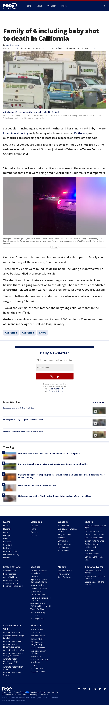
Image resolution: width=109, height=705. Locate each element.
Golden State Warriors (94, 534)
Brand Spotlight (37, 618)
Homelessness (9, 574)
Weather (63, 521)
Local (5, 525)
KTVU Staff (35, 632)
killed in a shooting (15, 133)
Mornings (36, 521)
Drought (6, 535)
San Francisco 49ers (93, 531)
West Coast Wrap (10, 551)
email (79, 689)
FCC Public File (36, 668)
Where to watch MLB (12, 641)
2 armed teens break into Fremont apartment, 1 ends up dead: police (53, 464)
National (7, 529)
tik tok (100, 689)
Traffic (33, 529)
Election (6, 557)
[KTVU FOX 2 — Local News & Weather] (12, 6)
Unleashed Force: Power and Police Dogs (13, 584)
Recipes (33, 535)
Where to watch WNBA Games (13, 668)
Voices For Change (38, 609)
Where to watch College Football (13, 636)
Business (7, 541)
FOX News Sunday (11, 554)
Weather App (63, 547)
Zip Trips (34, 525)
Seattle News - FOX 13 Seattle (94, 583)
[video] (99, 410)
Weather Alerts (64, 525)
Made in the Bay (37, 585)
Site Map (34, 665)
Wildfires (7, 538)
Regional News (94, 566)
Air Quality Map (64, 534)
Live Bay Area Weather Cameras (67, 530)
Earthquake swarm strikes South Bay (18, 408)
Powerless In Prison (11, 580)
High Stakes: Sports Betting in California (38, 580)
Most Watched (11, 402)
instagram (95, 689)
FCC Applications (37, 671)
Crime (5, 532)
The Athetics (90, 550)
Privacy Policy (57, 388)
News (42, 332)
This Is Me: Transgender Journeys (40, 599)
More (63, 5)
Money (62, 566)
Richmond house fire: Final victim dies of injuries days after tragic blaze (54, 496)
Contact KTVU (36, 639)
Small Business (64, 577)
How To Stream (37, 629)
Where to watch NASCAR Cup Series (11, 645)
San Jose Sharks (92, 553)
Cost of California (10, 577)
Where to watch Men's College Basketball (13, 654)
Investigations (11, 566)
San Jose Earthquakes (94, 557)
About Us (35, 625)
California (22, 48)
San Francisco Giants (94, 537)
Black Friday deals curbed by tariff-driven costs (23, 431)
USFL (87, 560)
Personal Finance (65, 570)
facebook (89, 689)
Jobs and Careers (37, 635)
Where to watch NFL (12, 632)
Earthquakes (63, 541)
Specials (35, 566)
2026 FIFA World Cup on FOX (95, 526)
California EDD (9, 570)
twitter (105, 689)
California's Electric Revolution (38, 571)
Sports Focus (36, 591)
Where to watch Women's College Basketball (10, 661)
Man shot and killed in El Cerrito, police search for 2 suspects (49, 453)
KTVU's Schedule (37, 647)
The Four (34, 576)
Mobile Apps (35, 656)
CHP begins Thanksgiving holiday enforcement (23, 419)
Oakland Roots (91, 544)
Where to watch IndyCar (13, 650)
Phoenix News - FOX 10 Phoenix (95, 577)
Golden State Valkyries (94, 541)
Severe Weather (64, 544)
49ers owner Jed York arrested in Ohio (37, 485)
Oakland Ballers (91, 547)
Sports (89, 521)
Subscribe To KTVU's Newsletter (39, 660)
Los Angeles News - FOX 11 (93, 571)
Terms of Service (56, 391)
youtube (84, 689)
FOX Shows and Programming (37, 643)
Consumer (7, 545)
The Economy (64, 574)
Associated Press (9, 48)
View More (98, 402)
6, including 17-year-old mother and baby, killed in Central (31, 112)
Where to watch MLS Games (12, 673)
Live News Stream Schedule (38, 652)
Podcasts (7, 548)
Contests (34, 532)
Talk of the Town (37, 594)
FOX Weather (63, 550)
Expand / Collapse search (104, 6)
